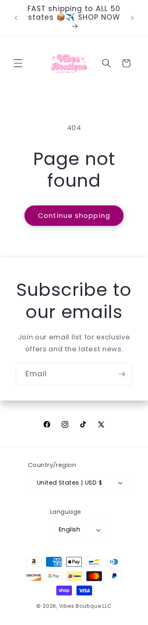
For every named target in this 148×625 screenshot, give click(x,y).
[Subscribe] (122, 374)
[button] (18, 63)
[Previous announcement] (16, 18)
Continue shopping (74, 215)
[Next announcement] (132, 18)
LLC (106, 605)
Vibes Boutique (80, 605)
